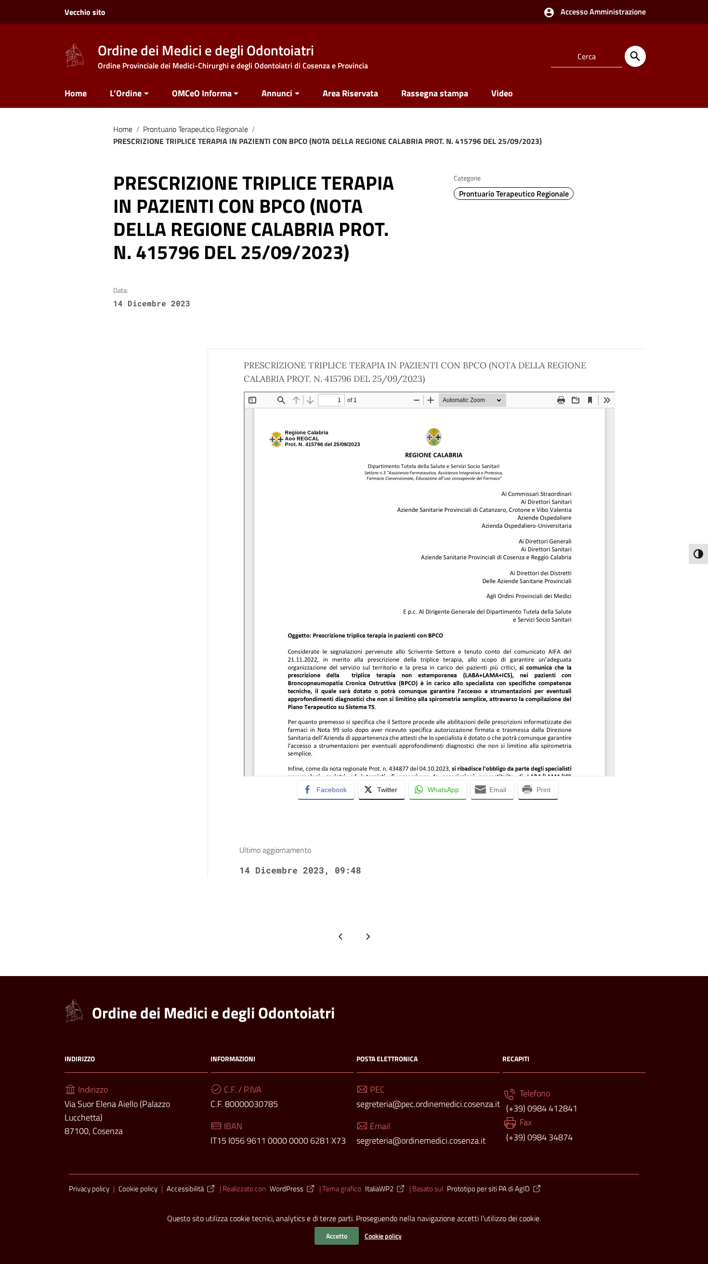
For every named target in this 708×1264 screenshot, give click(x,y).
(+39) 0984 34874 (538, 1137)
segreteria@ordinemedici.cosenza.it (420, 1140)
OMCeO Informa (202, 93)
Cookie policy (383, 1236)
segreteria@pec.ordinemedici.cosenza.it (428, 1103)
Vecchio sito (85, 12)
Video (502, 93)
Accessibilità (185, 1188)
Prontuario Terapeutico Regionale (195, 129)
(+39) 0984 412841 (540, 1108)
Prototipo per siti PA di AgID (488, 1188)
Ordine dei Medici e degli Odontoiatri (213, 1012)
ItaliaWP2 (379, 1188)
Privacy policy (89, 1188)
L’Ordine (126, 93)
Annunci (277, 93)
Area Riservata (350, 93)
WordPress (286, 1188)
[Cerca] (635, 56)
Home (76, 93)
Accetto (336, 1236)
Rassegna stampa (434, 93)
